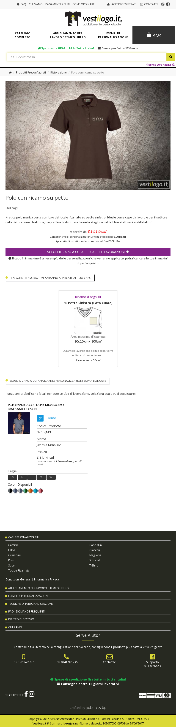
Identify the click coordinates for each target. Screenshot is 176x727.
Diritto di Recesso (21, 619)
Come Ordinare (83, 4)
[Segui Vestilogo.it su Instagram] (163, 4)
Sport (11, 565)
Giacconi (95, 550)
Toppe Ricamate (19, 570)
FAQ (23, 4)
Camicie (13, 545)
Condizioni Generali (18, 579)
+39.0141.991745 (66, 662)
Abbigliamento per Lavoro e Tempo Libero (38, 588)
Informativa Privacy (46, 579)
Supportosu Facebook (152, 664)
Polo (11, 560)
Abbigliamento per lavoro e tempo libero (68, 35)
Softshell (94, 560)
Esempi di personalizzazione (113, 35)
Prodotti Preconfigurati (31, 72)
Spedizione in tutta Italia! (67, 48)
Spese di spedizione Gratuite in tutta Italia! (89, 679)
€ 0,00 (156, 35)
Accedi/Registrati (123, 4)
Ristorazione (58, 72)
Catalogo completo (22, 35)
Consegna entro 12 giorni (119, 48)
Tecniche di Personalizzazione (30, 604)
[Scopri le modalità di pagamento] (154, 696)
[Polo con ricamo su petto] (88, 135)
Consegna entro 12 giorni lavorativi (89, 684)
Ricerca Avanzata (159, 64)
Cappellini (95, 545)
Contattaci (109, 662)
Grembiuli (14, 555)
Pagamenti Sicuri (57, 4)
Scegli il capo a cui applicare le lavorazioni (86, 252)
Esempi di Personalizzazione (28, 596)
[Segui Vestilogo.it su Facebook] (168, 4)
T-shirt (93, 565)
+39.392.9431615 (23, 662)
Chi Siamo (36, 4)
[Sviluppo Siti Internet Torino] (96, 707)
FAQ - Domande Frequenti (26, 611)
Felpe (11, 550)
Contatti (150, 4)
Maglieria (95, 555)
